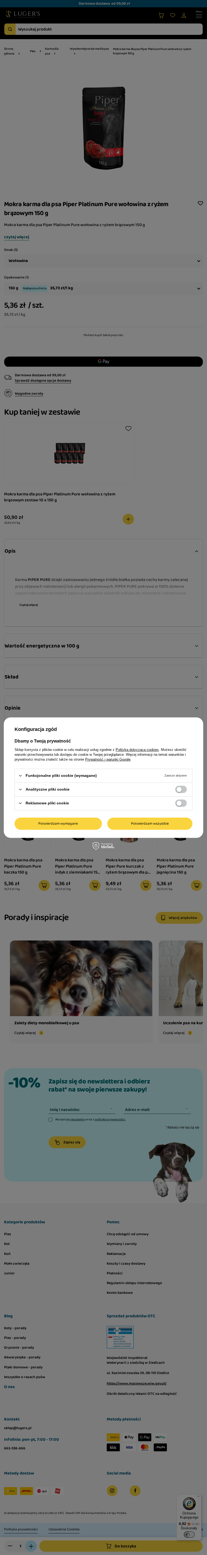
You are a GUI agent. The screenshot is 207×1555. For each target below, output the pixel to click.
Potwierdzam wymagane (58, 824)
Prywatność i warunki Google (107, 759)
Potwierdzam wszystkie (150, 824)
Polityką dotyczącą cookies (137, 749)
